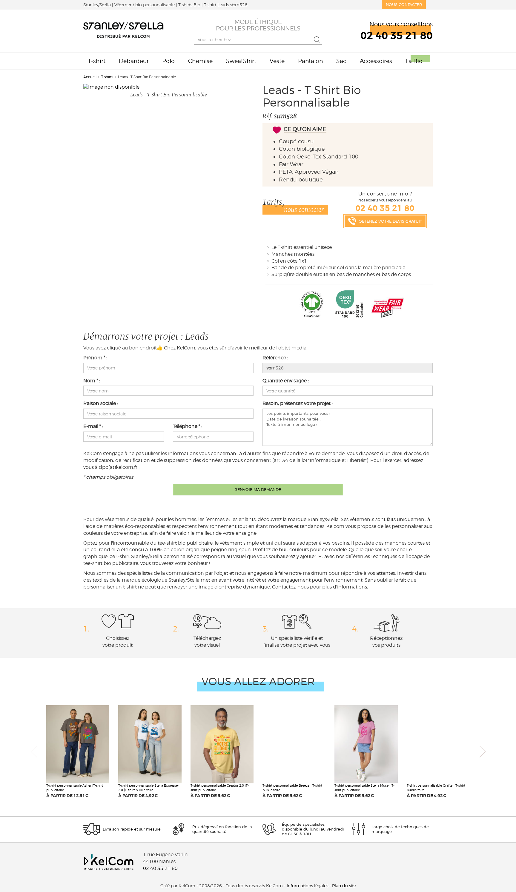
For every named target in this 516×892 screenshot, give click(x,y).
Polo (168, 61)
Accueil (89, 77)
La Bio (414, 61)
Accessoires (376, 61)
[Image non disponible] (168, 87)
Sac (341, 61)
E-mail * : (93, 426)
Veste (277, 61)
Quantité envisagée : (285, 380)
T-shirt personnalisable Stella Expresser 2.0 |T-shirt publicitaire (148, 787)
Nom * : (91, 380)
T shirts (107, 77)
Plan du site (344, 885)
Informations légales (307, 885)
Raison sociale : (100, 403)
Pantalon (310, 61)
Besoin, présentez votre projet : (297, 403)
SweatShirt (241, 61)
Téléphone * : (187, 426)
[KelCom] (123, 31)
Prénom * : (95, 358)
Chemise (200, 61)
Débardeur (134, 61)
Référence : (275, 358)
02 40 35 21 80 (160, 868)
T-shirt (96, 61)
